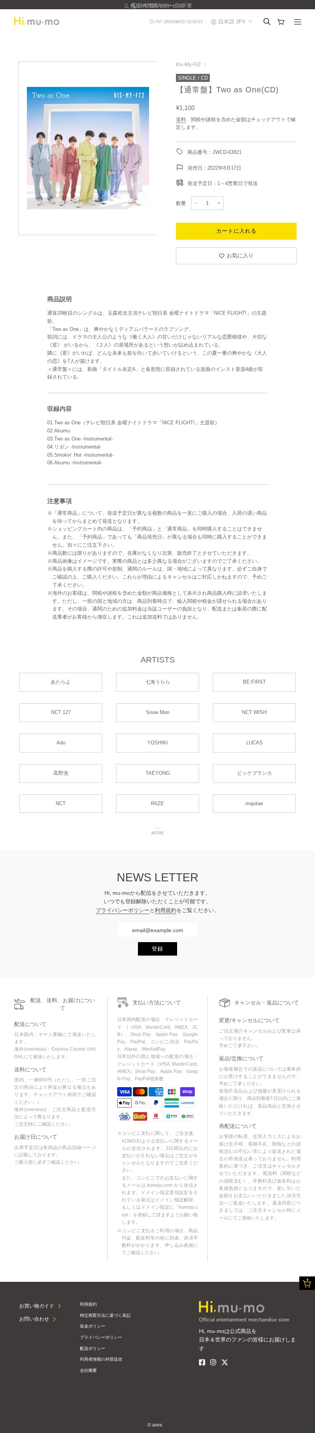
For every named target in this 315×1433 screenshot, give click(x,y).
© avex (155, 1425)
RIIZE (157, 803)
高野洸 (60, 773)
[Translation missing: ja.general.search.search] (267, 21)
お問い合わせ (34, 1319)
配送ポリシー (92, 1348)
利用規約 (165, 910)
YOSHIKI (157, 743)
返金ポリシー (92, 1326)
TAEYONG (158, 773)
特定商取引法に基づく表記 (105, 1315)
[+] (219, 203)
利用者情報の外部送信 (101, 1359)
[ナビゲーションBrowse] (297, 22)
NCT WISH (254, 712)
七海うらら (157, 682)
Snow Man (157, 712)
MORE (157, 833)
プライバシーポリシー (122, 910)
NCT (61, 803)
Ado (60, 743)
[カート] (280, 21)
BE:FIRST (254, 682)
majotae (254, 803)
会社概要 (88, 1370)
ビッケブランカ (254, 773)
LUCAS (254, 743)
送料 (181, 119)
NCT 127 (61, 712)
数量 (181, 203)
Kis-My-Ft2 (188, 64)
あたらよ (61, 682)
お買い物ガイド (36, 1306)
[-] (195, 203)
